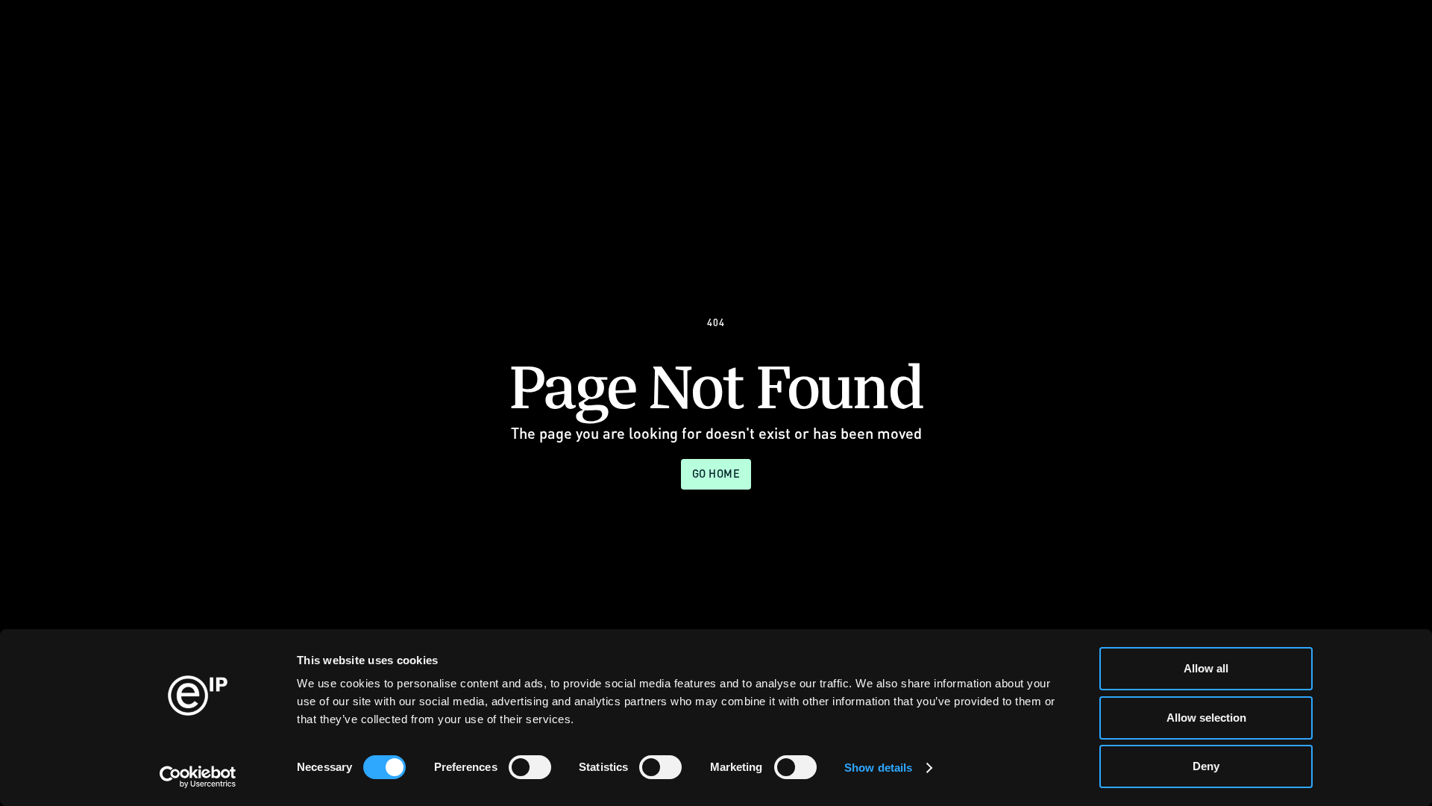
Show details (878, 767)
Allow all (1206, 668)
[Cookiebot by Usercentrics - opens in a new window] (198, 777)
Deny (1206, 766)
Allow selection (1206, 717)
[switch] (530, 767)
